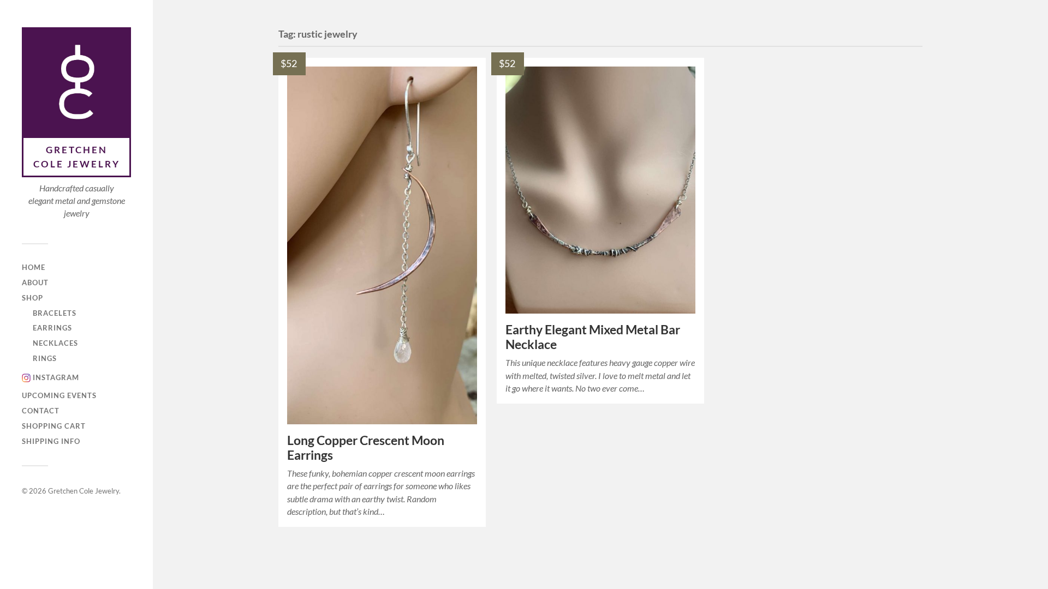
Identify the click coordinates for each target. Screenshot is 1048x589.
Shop (32, 297)
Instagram (56, 377)
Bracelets (54, 313)
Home (33, 267)
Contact (40, 410)
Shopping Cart (54, 426)
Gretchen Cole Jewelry (76, 157)
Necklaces (55, 343)
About (35, 282)
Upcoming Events (59, 395)
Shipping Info (51, 441)
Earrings (52, 327)
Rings (45, 358)
